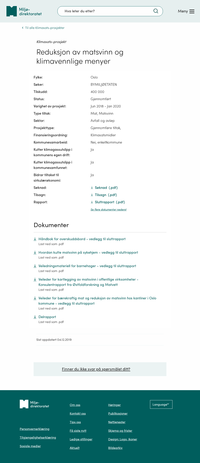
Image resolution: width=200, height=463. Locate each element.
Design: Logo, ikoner (122, 439)
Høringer (114, 405)
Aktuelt (74, 448)
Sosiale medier (30, 446)
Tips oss (75, 422)
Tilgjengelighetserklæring (38, 437)
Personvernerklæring (34, 429)
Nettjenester (116, 422)
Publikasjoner (118, 413)
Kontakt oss (78, 413)
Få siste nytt (78, 431)
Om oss (75, 405)
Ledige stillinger (81, 439)
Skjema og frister (120, 431)
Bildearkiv (115, 448)
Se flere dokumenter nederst (109, 209)
